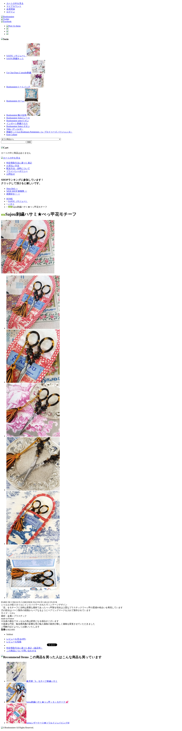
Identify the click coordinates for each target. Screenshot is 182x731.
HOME (9, 199)
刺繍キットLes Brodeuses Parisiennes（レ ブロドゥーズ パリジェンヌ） (39, 132)
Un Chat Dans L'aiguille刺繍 (19, 73)
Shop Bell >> (12, 188)
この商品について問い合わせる (21, 651)
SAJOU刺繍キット (15, 58)
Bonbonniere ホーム (15, 101)
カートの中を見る (14, 3)
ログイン (10, 12)
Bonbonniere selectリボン (17, 121)
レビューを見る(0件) (16, 639)
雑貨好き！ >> (13, 194)
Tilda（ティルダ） (14, 129)
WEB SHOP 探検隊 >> (16, 191)
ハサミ (11, 204)
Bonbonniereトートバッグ (18, 87)
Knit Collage (11, 134)
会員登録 (10, 9)
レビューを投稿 (13, 642)
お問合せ (10, 174)
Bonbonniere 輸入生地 (16, 115)
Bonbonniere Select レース (18, 118)
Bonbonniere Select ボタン (18, 126)
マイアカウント (13, 6)
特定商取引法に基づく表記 (19, 163)
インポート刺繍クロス (17, 123)
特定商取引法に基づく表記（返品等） (24, 648)
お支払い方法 (12, 166)
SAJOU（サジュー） (16, 56)
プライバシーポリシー (17, 171)
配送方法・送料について (18, 168)
